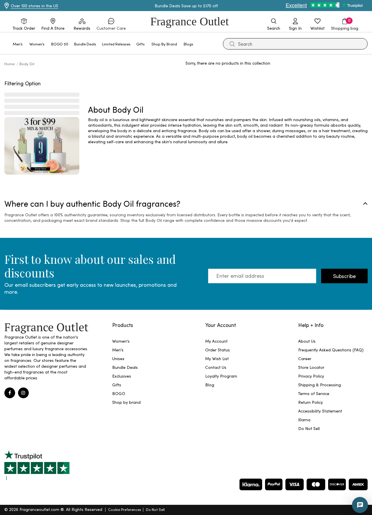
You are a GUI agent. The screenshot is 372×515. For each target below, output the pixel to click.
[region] (228, 130)
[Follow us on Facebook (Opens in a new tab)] (9, 392)
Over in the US (34, 5)
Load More (236, 82)
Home (9, 63)
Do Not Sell (155, 509)
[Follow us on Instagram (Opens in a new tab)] (23, 392)
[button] (111, 24)
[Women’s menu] (48, 43)
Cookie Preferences (124, 509)
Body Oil (26, 63)
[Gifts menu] (148, 43)
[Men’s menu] (26, 43)
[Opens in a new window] (36, 465)
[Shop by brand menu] (180, 43)
